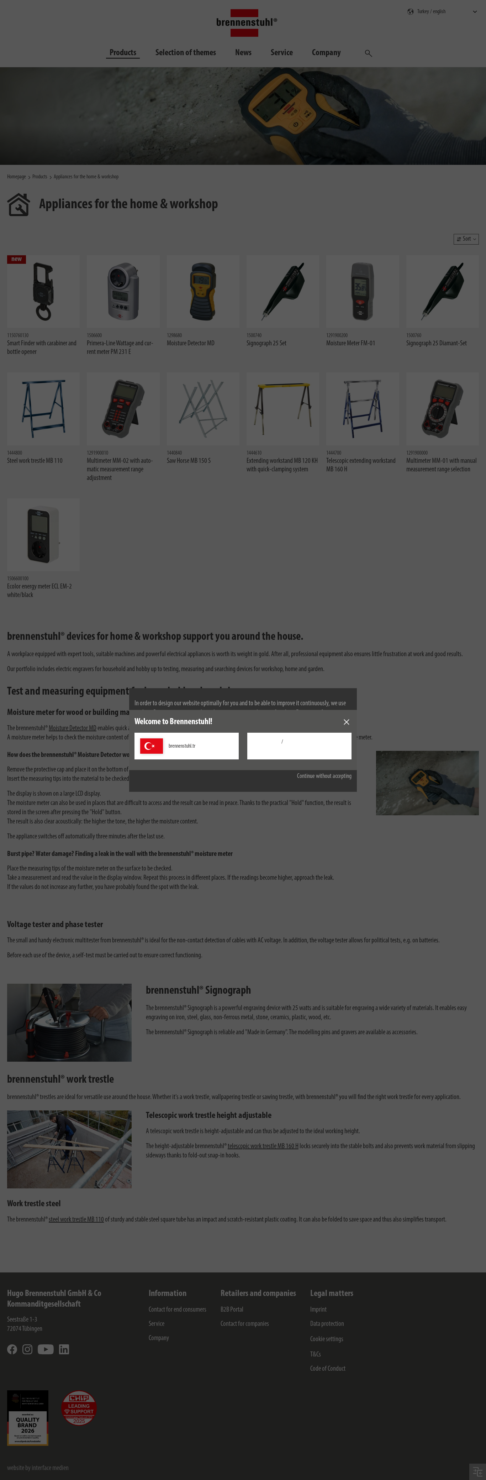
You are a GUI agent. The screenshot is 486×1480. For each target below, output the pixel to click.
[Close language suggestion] (347, 722)
